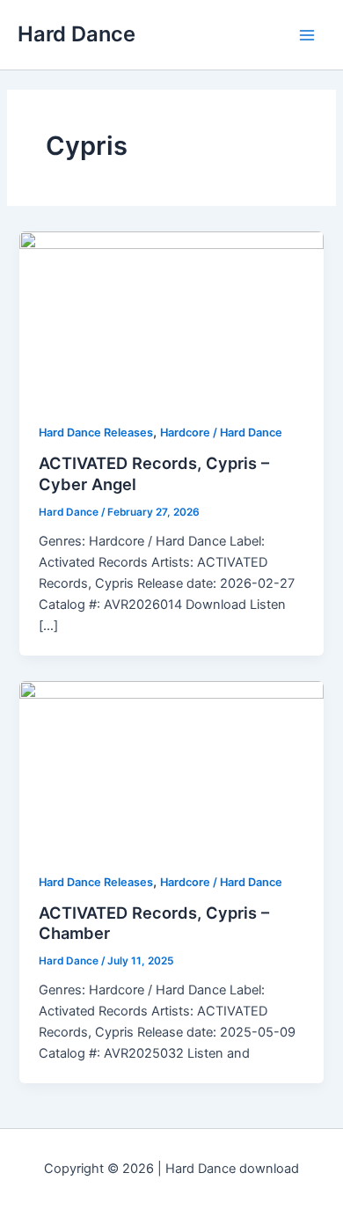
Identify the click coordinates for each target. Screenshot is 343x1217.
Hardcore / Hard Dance (221, 432)
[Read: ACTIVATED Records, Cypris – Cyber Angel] (171, 316)
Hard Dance (76, 34)
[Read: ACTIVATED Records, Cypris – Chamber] (171, 765)
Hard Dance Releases (96, 432)
